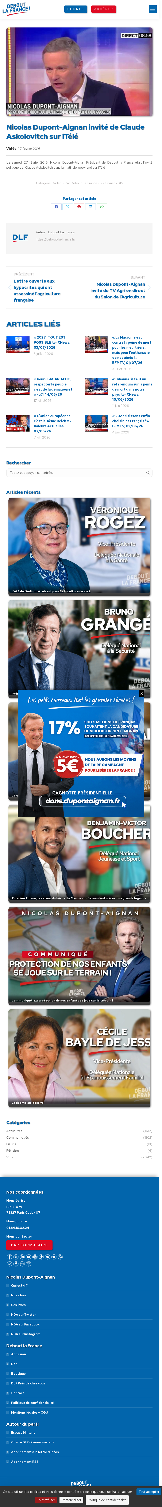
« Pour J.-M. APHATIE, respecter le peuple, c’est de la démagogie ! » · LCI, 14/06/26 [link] (53, 387)
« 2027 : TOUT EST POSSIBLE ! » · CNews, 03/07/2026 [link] (52, 342)
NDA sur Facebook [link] (25, 1324)
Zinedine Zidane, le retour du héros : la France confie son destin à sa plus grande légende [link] (79, 898)
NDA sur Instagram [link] (25, 1334)
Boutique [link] (18, 1374)
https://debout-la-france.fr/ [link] (56, 239)
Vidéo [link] (11, 148)
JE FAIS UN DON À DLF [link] (81, 1470)
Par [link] (81, 183)
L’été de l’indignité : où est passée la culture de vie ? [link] (51, 591)
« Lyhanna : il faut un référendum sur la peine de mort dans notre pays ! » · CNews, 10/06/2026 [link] (132, 389)
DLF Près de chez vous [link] (28, 1383)
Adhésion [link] (18, 1354)
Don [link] (14, 1364)
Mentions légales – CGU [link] (29, 1412)
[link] (153, 9)
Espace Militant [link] (23, 1432)
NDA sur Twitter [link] (23, 1315)
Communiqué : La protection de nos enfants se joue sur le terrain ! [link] (62, 1000)
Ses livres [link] (18, 1305)
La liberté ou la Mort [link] (27, 1103)
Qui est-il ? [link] (19, 1285)
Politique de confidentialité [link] (32, 1403)
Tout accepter (149, 1491)
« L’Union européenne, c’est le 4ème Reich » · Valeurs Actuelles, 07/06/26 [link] (53, 423)
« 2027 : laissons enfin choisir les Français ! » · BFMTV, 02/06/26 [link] (131, 421)
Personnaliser (71, 1500)
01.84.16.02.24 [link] (17, 1228)
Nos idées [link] (18, 1295)
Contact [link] (17, 1393)
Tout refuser (46, 1500)
